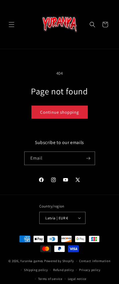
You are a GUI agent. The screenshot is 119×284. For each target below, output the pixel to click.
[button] (11, 24)
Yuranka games (31, 261)
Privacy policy (90, 270)
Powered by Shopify (59, 261)
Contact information (94, 261)
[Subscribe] (88, 158)
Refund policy (63, 270)
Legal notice (77, 279)
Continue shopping (59, 112)
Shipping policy (36, 270)
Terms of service (50, 279)
